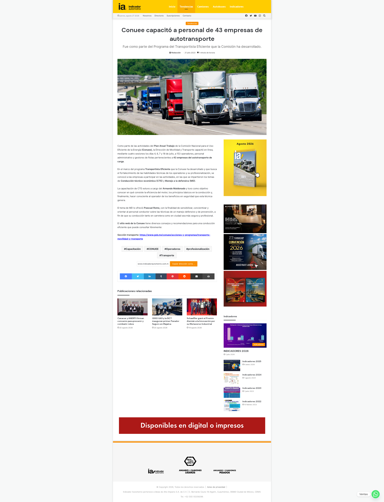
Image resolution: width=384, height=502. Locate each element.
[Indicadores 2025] (232, 365)
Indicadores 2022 (251, 401)
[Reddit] (184, 276)
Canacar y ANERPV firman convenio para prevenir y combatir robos (130, 321)
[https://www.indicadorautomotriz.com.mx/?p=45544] (245, 195)
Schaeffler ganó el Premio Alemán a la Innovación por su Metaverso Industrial (201, 321)
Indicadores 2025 (251, 361)
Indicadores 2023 (251, 388)
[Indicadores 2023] (232, 392)
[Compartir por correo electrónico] (196, 276)
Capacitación (133, 248)
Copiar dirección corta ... (183, 264)
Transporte (167, 255)
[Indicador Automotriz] (129, 6)
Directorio (159, 15)
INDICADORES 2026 (236, 351)
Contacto (187, 15)
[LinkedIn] (150, 276)
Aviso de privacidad (216, 487)
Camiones (203, 6)
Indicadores (236, 6)
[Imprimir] (208, 276)
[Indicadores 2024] (232, 378)
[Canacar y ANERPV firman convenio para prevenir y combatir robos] (132, 306)
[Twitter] (138, 276)
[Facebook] (126, 276)
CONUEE (153, 248)
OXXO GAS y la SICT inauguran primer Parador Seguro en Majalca (165, 321)
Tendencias (186, 6)
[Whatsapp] (376, 494)
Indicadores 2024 (251, 374)
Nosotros (147, 15)
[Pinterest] (172, 276)
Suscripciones (173, 15)
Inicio (172, 6)
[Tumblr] (161, 276)
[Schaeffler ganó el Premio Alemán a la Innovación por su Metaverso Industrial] (202, 306)
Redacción (176, 52)
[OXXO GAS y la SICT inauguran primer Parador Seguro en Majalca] (167, 306)
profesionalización (198, 248)
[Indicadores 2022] (232, 405)
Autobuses (219, 6)
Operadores (173, 248)
